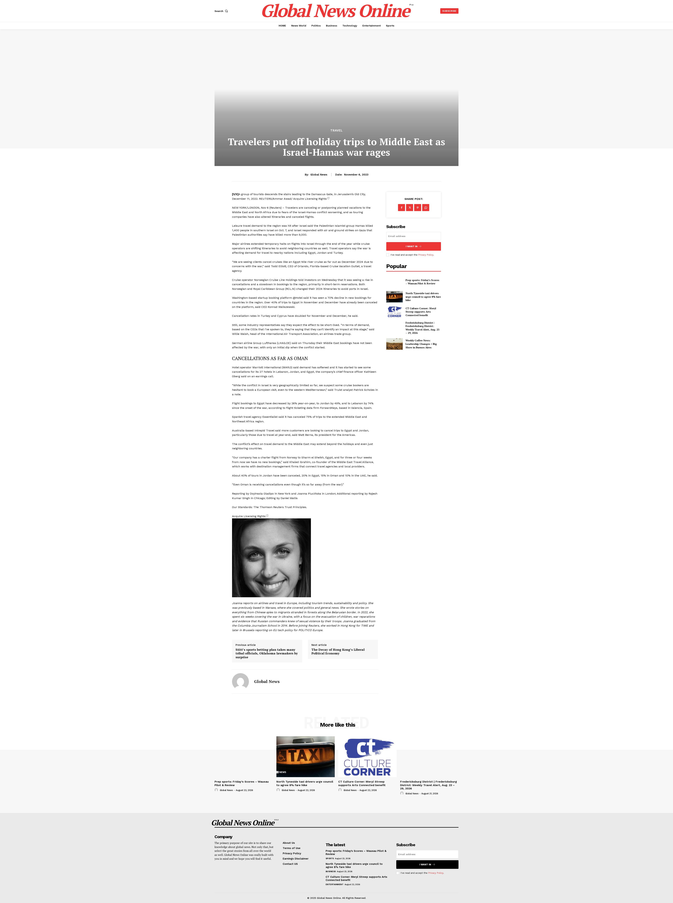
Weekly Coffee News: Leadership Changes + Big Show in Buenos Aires (421, 344)
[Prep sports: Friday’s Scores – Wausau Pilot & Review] (394, 281)
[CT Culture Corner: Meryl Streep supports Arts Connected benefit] (394, 311)
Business (331, 871)
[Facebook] (401, 207)
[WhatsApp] (425, 207)
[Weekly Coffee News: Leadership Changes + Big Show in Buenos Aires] (394, 344)
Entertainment (335, 884)
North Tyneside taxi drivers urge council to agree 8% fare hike (423, 297)
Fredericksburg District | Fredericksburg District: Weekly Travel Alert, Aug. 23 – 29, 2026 (422, 328)
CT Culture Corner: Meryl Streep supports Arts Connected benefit (421, 312)
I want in (411, 246)
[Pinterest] (417, 207)
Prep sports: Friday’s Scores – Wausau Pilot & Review (422, 281)
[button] (222, 11)
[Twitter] (409, 207)
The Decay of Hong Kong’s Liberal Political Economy (338, 651)
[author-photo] (217, 790)
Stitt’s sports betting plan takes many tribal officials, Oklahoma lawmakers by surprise (267, 653)
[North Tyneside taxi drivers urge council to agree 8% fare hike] (394, 296)
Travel (336, 130)
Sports (330, 858)
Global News (318, 174)
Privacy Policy (425, 254)
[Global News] (240, 681)
